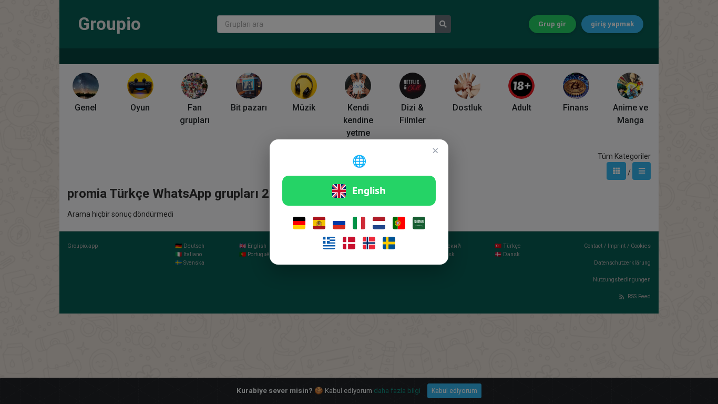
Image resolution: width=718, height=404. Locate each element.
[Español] (319, 223)
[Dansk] (349, 243)
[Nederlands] (379, 223)
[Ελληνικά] (329, 243)
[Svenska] (389, 243)
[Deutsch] (299, 223)
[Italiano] (359, 223)
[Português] (399, 223)
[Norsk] (369, 243)
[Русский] (339, 223)
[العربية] (419, 223)
